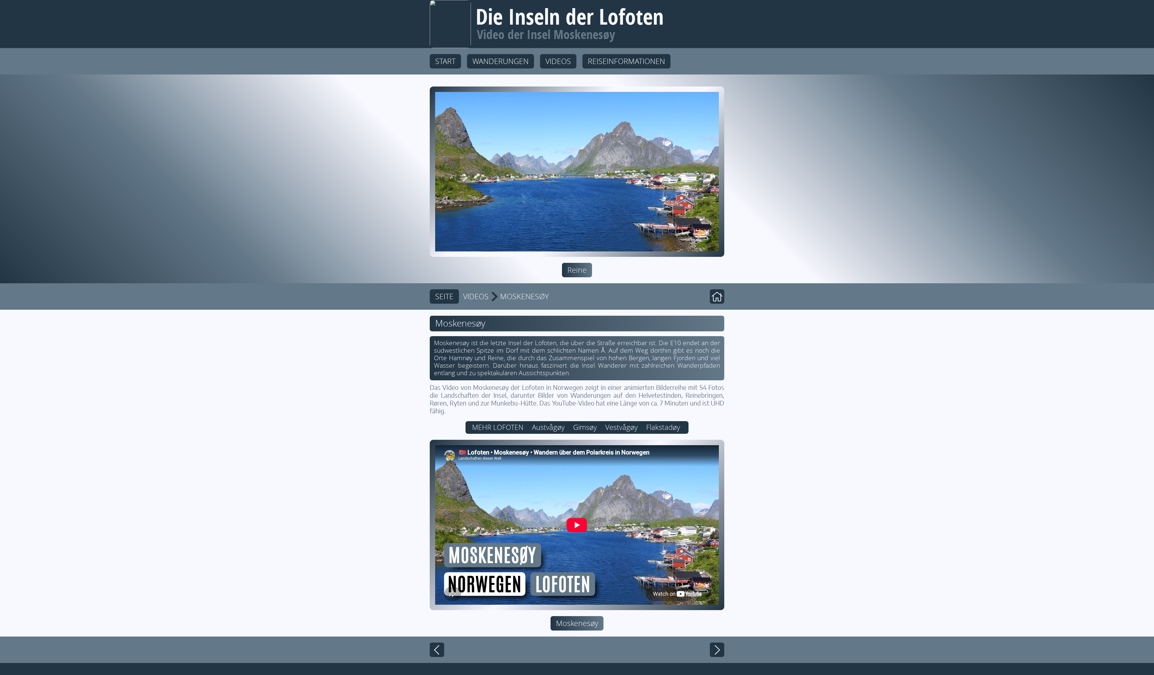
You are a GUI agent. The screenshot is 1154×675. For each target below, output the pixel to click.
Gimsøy (585, 427)
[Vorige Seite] (437, 650)
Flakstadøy (663, 427)
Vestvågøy (621, 427)
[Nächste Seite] (717, 650)
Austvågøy (548, 427)
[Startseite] (717, 296)
